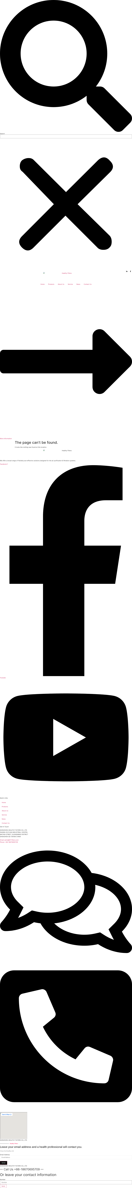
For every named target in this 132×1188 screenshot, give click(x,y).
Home (42, 284)
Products (51, 284)
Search (2, 133)
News (78, 284)
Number (2, 1179)
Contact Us (88, 284)
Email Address (5, 1154)
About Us (61, 284)
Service (70, 284)
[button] (66, 66)
